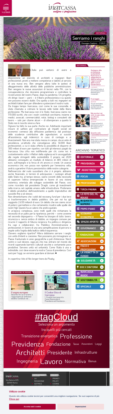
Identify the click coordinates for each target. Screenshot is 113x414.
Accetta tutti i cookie (32, 407)
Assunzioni (87, 343)
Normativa (75, 361)
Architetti (30, 352)
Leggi (98, 344)
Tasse (76, 343)
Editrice (37, 384)
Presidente (59, 352)
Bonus (92, 361)
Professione (76, 336)
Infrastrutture (85, 352)
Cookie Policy (55, 385)
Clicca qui (14, 399)
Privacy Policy (55, 379)
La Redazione (37, 379)
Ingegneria (27, 361)
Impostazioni (80, 407)
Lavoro (51, 361)
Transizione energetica (39, 336)
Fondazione (58, 344)
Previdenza (27, 344)
